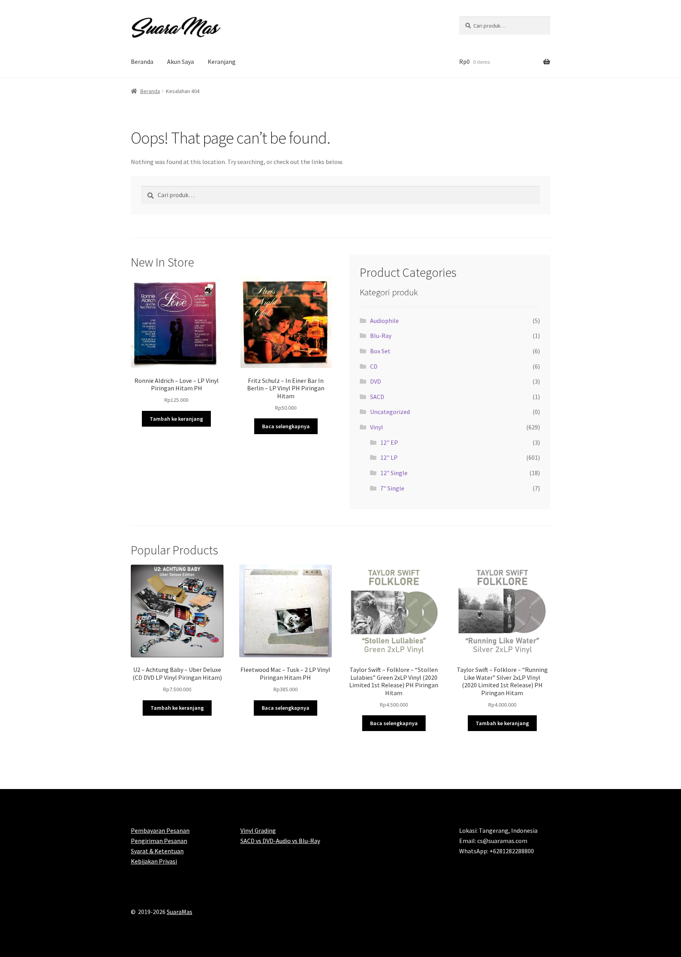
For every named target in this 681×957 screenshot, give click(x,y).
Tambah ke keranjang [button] (176, 418)
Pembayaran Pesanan (160, 830)
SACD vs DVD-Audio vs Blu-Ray (280, 841)
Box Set (380, 351)
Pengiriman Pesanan (159, 841)
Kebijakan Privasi (154, 861)
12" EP (389, 442)
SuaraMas (179, 912)
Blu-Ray (380, 336)
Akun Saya (180, 61)
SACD (377, 397)
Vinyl (376, 427)
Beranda (142, 61)
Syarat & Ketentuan (157, 851)
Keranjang (222, 61)
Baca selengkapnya (286, 426)
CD (374, 366)
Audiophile (384, 321)
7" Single (392, 488)
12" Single (393, 473)
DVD (375, 381)
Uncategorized (390, 412)
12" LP (389, 457)
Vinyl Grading (258, 830)
